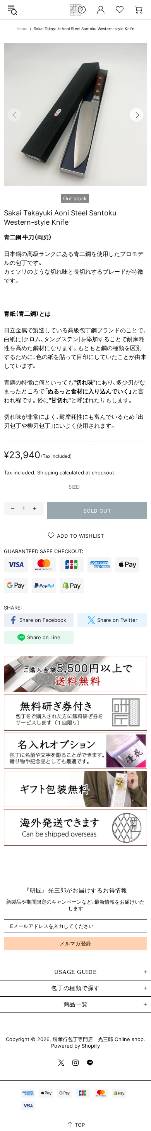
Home (22, 28)
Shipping (47, 472)
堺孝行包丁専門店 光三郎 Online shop (75, 9)
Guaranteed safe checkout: (43, 551)
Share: (13, 607)
